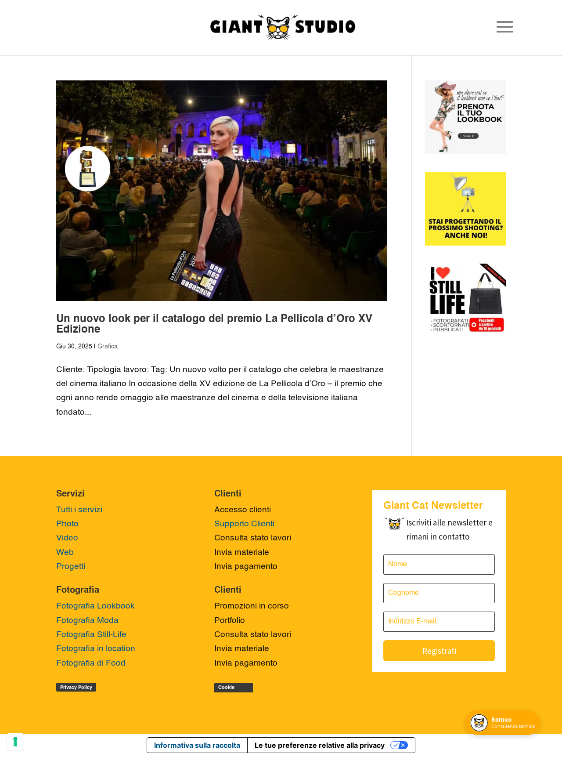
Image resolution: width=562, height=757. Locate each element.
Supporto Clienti (244, 524)
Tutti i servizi (79, 510)
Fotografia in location (95, 649)
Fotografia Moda (87, 620)
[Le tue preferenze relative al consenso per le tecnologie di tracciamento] (15, 741)
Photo (67, 524)
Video (67, 538)
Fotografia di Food (91, 663)
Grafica (107, 347)
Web (65, 552)
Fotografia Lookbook (95, 606)
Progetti (70, 566)
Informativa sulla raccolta (197, 745)
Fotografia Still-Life (91, 634)
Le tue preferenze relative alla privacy (320, 745)
